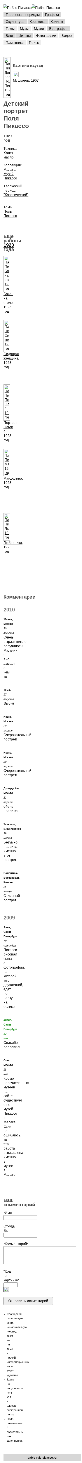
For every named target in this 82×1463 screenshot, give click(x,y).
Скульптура (15, 22)
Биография (58, 29)
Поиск (34, 43)
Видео (66, 36)
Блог (9, 36)
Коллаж (57, 22)
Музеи (39, 29)
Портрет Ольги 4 (10, 427)
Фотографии (46, 36)
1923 (8, 245)
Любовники (12, 543)
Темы (10, 29)
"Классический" (15, 195)
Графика (52, 15)
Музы (24, 29)
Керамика (37, 22)
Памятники (15, 43)
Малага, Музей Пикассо (10, 174)
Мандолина (12, 478)
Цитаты (25, 36)
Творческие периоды (23, 15)
